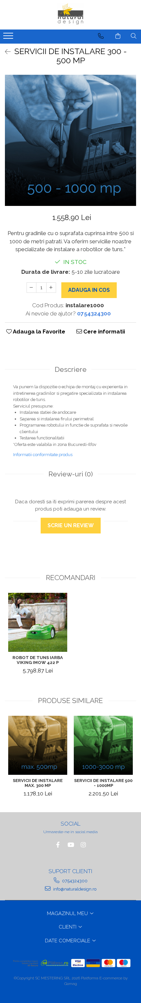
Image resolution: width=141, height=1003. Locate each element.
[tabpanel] (70, 140)
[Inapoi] (5, 52)
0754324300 (74, 880)
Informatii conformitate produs (42, 454)
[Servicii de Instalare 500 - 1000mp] (103, 745)
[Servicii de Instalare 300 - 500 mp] (70, 140)
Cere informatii (103, 331)
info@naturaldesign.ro (74, 889)
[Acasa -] (70, 14)
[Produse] (9, 38)
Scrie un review (71, 525)
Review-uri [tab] (71, 474)
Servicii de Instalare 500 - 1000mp (103, 783)
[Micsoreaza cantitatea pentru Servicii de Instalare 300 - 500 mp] (31, 287)
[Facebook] (58, 845)
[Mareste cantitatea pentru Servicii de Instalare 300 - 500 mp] (51, 287)
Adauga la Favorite (38, 331)
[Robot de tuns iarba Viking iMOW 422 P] (37, 622)
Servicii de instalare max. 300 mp (38, 783)
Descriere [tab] (71, 369)
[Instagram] (83, 845)
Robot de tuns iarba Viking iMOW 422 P (37, 660)
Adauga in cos (89, 290)
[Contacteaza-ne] (100, 36)
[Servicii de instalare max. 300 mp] (37, 745)
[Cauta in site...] (133, 36)
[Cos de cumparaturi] (118, 36)
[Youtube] (70, 845)
